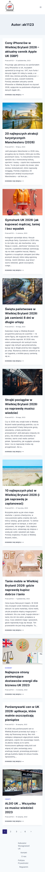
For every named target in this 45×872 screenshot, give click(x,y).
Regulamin (23, 867)
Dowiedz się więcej (14, 95)
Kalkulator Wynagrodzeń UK (24, 846)
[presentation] (22, 116)
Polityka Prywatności (23, 861)
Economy (8, 668)
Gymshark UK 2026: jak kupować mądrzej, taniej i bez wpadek (22, 224)
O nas (23, 856)
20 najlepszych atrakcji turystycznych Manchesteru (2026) (21, 138)
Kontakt (24, 853)
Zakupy (8, 799)
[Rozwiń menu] (40, 7)
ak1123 (11, 60)
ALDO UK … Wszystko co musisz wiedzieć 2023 (20, 808)
